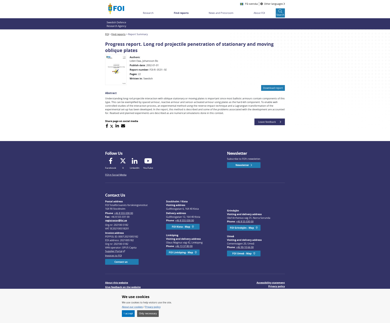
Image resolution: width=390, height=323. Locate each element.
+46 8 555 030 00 (123, 213)
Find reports (181, 13)
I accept (128, 313)
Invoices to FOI (113, 255)
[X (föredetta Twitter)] (111, 126)
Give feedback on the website (123, 287)
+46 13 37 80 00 (184, 246)
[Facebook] (107, 126)
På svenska (251, 3)
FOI (107, 34)
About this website (116, 282)
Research (148, 13)
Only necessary (148, 313)
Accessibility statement (271, 282)
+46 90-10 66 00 (245, 247)
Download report (273, 88)
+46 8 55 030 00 (245, 221)
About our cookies (132, 307)
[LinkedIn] (117, 126)
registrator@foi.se (116, 220)
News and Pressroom (221, 13)
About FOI (259, 13)
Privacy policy (276, 286)
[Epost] (123, 126)
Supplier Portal (115, 251)
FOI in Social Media (115, 174)
